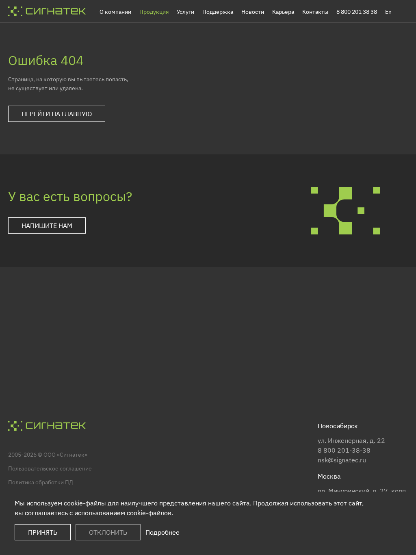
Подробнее (162, 532)
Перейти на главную (57, 114)
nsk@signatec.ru (342, 460)
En (388, 11)
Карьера (283, 11)
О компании (115, 11)
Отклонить (108, 532)
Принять (42, 532)
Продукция (154, 11)
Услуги (185, 11)
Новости (252, 11)
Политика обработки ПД (40, 482)
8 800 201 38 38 (356, 11)
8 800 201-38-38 (344, 450)
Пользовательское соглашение (50, 468)
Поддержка (217, 11)
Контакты (315, 11)
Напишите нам (47, 225)
